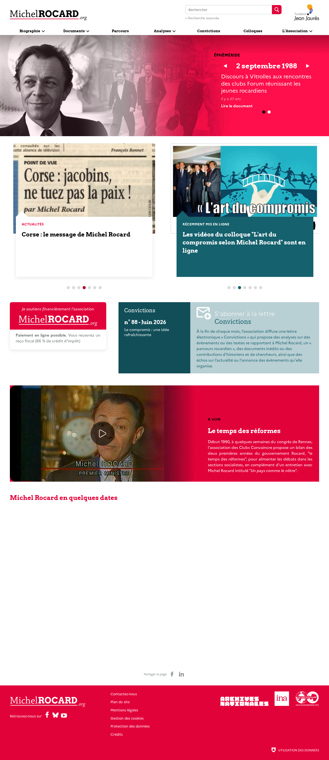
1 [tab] (68, 287)
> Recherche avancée (202, 18)
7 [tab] (100, 287)
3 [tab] (78, 287)
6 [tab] (94, 287)
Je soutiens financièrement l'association (58, 308)
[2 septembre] (307, 66)
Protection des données (130, 726)
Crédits (117, 734)
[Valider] (277, 9)
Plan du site (120, 701)
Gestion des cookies (127, 718)
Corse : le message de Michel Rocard (76, 234)
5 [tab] (89, 287)
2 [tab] (269, 112)
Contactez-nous (124, 693)
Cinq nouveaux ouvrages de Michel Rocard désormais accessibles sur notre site (243, 242)
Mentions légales (124, 710)
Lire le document (237, 105)
